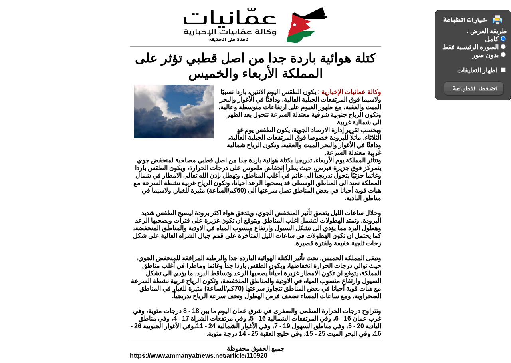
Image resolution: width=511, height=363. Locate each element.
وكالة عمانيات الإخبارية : (348, 91)
